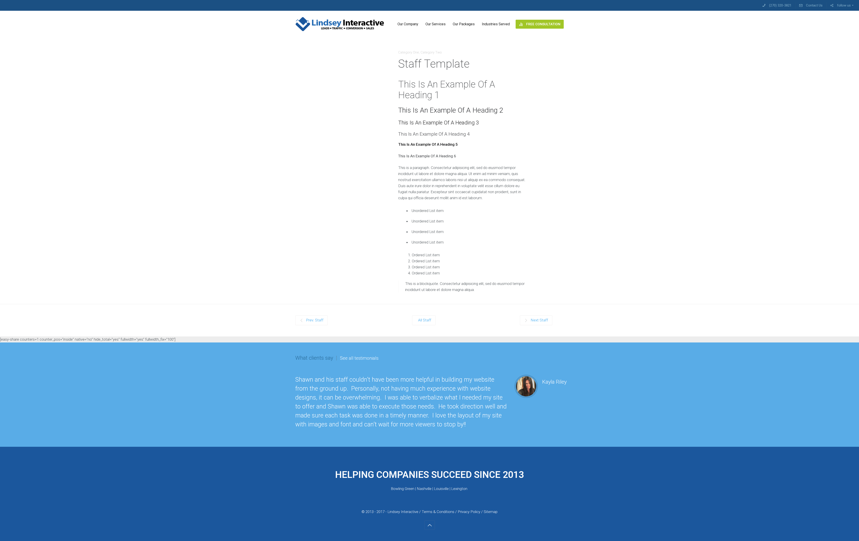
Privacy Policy (469, 511)
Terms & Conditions (438, 511)
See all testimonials (359, 358)
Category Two (431, 52)
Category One (408, 52)
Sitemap (491, 511)
